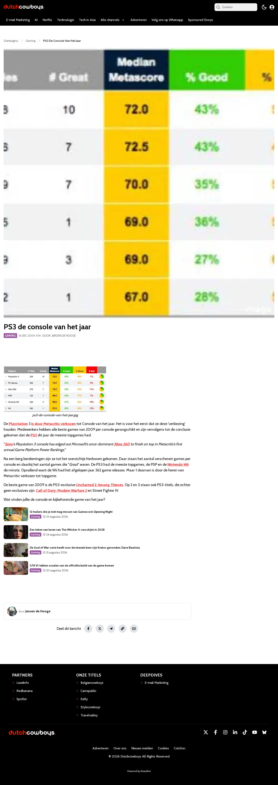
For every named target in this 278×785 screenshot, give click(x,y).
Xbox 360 (122, 444)
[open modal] (271, 7)
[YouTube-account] (254, 732)
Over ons (120, 748)
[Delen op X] (100, 629)
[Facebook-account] (215, 732)
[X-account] (205, 732)
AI (36, 20)
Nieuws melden (142, 748)
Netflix (47, 20)
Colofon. (180, 748)
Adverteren (138, 20)
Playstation (18, 424)
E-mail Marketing (18, 20)
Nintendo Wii (178, 464)
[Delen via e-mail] (134, 629)
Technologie (65, 20)
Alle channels (110, 20)
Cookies (163, 748)
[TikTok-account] (244, 732)
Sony (9, 444)
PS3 (34, 435)
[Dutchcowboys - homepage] (24, 7)
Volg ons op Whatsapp (167, 20)
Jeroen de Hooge (64, 335)
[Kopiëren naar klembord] (122, 629)
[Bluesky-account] (264, 732)
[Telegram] (111, 629)
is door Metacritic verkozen (53, 424)
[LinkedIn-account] (235, 732)
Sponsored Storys (200, 20)
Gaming (10, 335)
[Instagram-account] (225, 732)
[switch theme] (264, 7)
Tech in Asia (87, 20)
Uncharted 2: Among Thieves (99, 485)
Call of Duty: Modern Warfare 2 (61, 490)
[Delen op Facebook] (88, 629)
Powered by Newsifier (139, 771)
